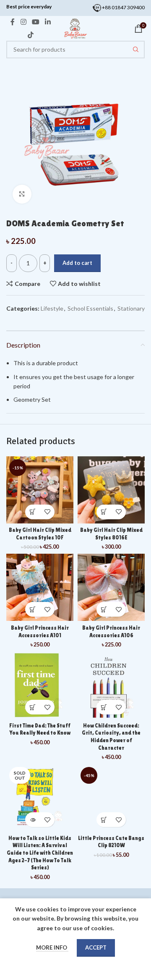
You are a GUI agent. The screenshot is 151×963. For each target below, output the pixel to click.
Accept (96, 947)
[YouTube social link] (35, 22)
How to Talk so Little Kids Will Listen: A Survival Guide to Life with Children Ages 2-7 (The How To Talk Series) (40, 853)
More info (52, 947)
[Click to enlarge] (22, 194)
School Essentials (90, 308)
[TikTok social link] (30, 35)
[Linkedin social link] (48, 22)
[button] (32, 512)
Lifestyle (52, 308)
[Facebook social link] (13, 22)
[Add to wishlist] (47, 512)
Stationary (131, 308)
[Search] (136, 49)
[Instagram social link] (23, 22)
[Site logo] (75, 27)
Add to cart (77, 262)
